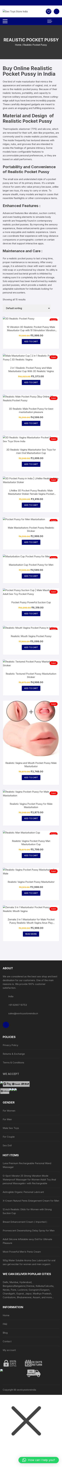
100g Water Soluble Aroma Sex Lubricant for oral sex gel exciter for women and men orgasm (29, 1262)
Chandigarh (9, 1293)
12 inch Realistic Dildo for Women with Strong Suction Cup (27, 1211)
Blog (5, 1332)
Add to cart (31, 341)
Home (18, 44)
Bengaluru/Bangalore (14, 1285)
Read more (31, 934)
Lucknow (22, 1289)
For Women (9, 1110)
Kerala (6, 1289)
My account (9, 1350)
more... (50, 1297)
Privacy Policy (10, 1045)
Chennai (30, 1285)
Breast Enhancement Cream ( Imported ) (25, 1221)
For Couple (9, 1136)
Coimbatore (9, 1297)
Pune (13, 1289)
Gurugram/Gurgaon (39, 1289)
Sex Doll (7, 1145)
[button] (38, 1460)
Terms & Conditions (13, 1062)
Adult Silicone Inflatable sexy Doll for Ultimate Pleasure (27, 1241)
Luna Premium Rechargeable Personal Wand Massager (27, 1165)
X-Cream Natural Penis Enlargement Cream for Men (31, 1200)
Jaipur (28, 1293)
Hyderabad (25, 1282)
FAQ (5, 1324)
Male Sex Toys (11, 1128)
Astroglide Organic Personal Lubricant (24, 1191)
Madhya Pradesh (42, 1293)
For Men (7, 1119)
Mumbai (13, 1282)
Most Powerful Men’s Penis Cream (22, 1251)
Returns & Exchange (14, 1053)
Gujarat (20, 1293)
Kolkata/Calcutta (44, 1285)
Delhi (5, 1282)
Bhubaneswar (24, 1297)
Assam (36, 1297)
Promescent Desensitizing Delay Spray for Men (29, 1230)
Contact (7, 1341)
